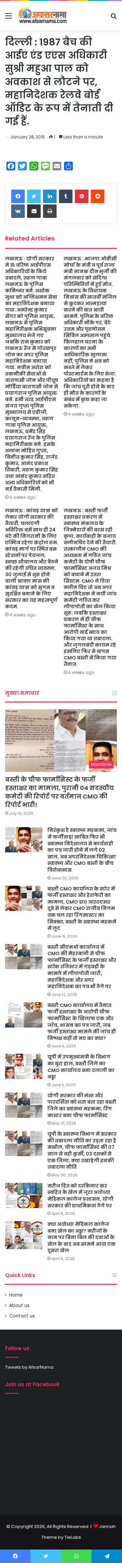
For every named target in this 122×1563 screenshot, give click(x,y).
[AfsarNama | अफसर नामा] (43, 16)
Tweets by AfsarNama (29, 1367)
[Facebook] (18, 196)
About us (19, 1305)
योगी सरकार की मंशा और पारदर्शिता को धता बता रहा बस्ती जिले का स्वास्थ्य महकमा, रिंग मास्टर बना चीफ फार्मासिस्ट (81, 1105)
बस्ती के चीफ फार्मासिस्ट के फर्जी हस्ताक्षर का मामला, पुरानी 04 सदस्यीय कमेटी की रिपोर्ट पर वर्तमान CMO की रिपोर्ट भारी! (59, 792)
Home (16, 1295)
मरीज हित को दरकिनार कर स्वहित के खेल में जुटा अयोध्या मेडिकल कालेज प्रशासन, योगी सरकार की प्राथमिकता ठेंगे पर (80, 1195)
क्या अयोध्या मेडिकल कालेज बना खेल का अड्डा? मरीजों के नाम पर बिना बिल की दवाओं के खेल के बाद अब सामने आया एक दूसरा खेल (81, 1237)
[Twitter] (34, 196)
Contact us (22, 1316)
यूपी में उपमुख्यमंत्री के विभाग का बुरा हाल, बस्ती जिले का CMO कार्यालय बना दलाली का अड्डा (81, 1066)
